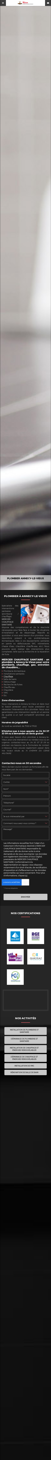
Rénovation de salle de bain (24, 1072)
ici (26, 875)
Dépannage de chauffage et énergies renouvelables (24, 1058)
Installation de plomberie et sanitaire (24, 1031)
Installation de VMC (24, 1066)
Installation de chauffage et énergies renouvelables (24, 1049)
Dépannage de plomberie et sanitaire (24, 1040)
